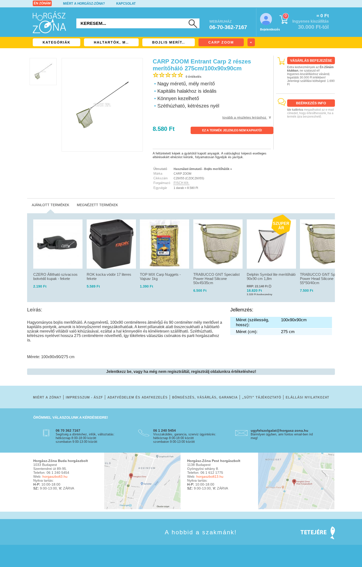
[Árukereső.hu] (305, 145)
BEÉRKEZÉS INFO (311, 103)
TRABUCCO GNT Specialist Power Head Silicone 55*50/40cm (323, 278)
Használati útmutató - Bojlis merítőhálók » (203, 169)
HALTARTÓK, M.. (111, 42)
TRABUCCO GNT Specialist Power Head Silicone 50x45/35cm (216, 278)
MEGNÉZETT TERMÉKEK (97, 205)
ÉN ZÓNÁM (42, 3)
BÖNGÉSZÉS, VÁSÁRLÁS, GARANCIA (205, 397)
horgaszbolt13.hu (209, 476)
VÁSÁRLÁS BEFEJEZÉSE (311, 60)
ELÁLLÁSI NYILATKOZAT (307, 397)
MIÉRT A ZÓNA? (47, 397)
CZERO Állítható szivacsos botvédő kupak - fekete (55, 276)
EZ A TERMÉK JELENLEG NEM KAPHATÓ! (232, 130)
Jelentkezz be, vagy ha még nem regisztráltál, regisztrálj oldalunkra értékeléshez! (181, 371)
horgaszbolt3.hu (54, 476)
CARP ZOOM (221, 42)
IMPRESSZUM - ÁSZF (84, 397)
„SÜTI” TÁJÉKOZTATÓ (261, 397)
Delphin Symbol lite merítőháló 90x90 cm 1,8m (271, 276)
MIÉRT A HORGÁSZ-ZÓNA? (84, 3)
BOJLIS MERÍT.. (168, 42)
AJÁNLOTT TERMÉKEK (50, 205)
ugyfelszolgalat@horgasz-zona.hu (279, 430)
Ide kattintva (295, 109)
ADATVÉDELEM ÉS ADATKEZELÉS (137, 397)
